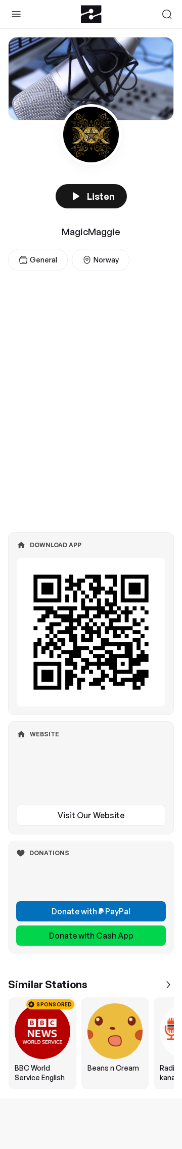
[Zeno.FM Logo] (91, 14)
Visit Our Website (91, 815)
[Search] (167, 14)
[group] (91, 1043)
